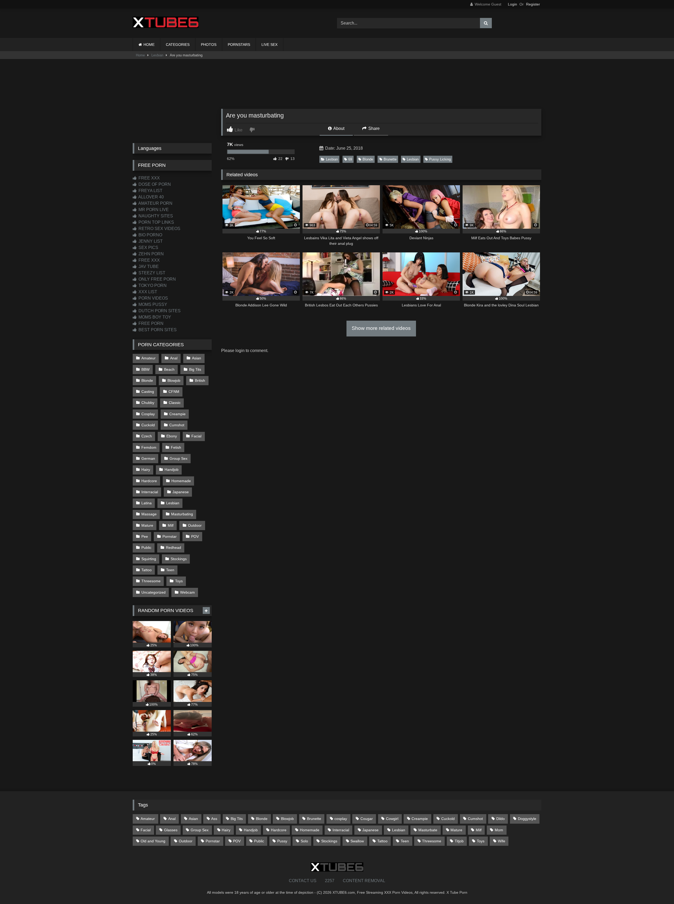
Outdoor (195, 525)
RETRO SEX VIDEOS (158, 228)
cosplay (340, 819)
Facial (196, 436)
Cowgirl (392, 819)
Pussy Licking (440, 159)
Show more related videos (381, 328)
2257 (329, 880)
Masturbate (427, 830)
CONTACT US (302, 880)
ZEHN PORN (150, 254)
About (338, 128)
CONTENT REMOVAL (364, 880)
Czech (146, 436)
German (148, 458)
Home (140, 55)
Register (533, 4)
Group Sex (178, 458)
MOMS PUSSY (152, 304)
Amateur (148, 358)
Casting (147, 391)
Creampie (177, 414)
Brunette (390, 159)
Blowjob (173, 380)
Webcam (187, 592)
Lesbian (157, 55)
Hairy (145, 469)
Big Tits (195, 369)
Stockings (179, 559)
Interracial (149, 492)
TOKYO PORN (152, 285)
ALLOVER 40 (150, 197)
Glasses (170, 830)
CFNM (173, 391)
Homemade (181, 481)
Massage (149, 514)
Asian (196, 358)
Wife (501, 841)
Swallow (357, 841)
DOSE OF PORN (154, 184)
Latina (146, 503)
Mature (147, 525)
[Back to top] (657, 888)
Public (146, 547)
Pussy (282, 841)
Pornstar (169, 536)
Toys (179, 581)
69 (350, 159)
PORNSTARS (239, 44)
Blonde (368, 159)
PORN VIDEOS (152, 298)
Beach (169, 369)
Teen (170, 570)
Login (512, 4)
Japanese (180, 492)
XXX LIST (147, 292)
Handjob (172, 469)
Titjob (459, 841)
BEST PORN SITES (157, 330)
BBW (145, 369)
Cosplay (148, 414)
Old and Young (153, 841)
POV (195, 536)
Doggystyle (527, 819)
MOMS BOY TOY (154, 317)
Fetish (176, 447)
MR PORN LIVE (153, 209)
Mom (499, 830)
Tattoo (146, 570)
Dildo (500, 819)
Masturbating (182, 514)
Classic (175, 402)
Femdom (148, 447)
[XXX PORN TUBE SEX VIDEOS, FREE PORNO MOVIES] (166, 23)
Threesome (151, 581)
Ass (214, 819)
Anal (173, 358)
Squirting (148, 559)
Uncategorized (153, 592)
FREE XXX (148, 178)
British (200, 380)
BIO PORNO (149, 235)
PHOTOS (208, 44)
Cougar (366, 819)
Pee (144, 536)
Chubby (147, 402)
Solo (304, 841)
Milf (171, 525)
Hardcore (149, 481)
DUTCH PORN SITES (159, 311)
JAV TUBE (148, 266)
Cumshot (176, 425)
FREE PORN (150, 323)
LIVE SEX (269, 44)
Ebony (171, 436)
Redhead (173, 547)
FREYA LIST (149, 190)
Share (373, 128)
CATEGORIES (178, 44)
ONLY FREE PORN (156, 279)
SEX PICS (147, 247)
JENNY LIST (150, 241)
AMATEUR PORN (154, 203)
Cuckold (148, 425)
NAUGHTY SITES (155, 216)
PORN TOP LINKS (155, 222)
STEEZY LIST (151, 273)
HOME (149, 44)
